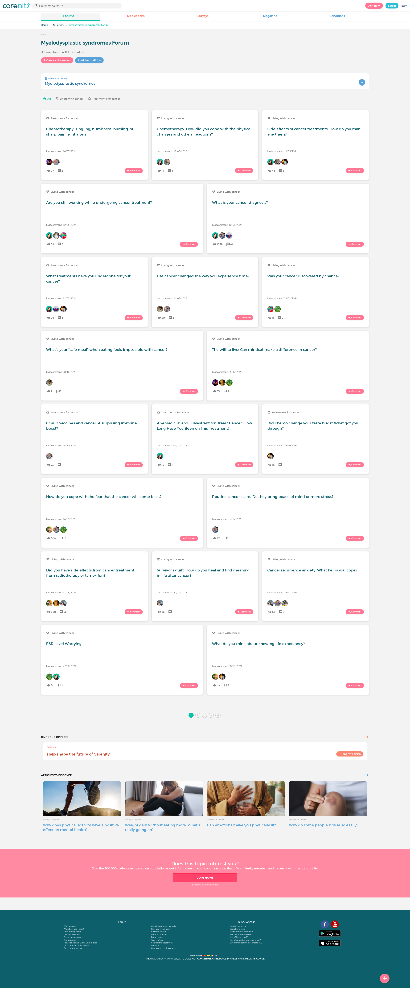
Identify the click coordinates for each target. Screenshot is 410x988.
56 (65, 611)
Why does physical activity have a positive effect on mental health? (81, 827)
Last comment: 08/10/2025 (172, 445)
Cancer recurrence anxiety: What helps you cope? (312, 570)
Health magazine (238, 926)
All (49, 98)
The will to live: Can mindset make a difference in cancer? (264, 349)
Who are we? (70, 926)
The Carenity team (72, 931)
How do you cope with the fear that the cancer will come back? (103, 496)
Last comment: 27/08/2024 (61, 665)
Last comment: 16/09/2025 (61, 518)
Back (45, 34)
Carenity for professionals (163, 948)
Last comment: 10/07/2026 (61, 151)
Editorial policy (158, 931)
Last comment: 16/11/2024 (282, 592)
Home (44, 25)
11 (273, 317)
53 (218, 391)
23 (52, 464)
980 (53, 611)
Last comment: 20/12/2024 (172, 592)
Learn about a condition (241, 931)
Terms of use (157, 940)
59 (52, 244)
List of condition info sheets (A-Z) (245, 940)
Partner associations (73, 937)
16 (273, 464)
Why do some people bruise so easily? (323, 825)
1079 (220, 244)
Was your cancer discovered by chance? (303, 276)
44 (232, 244)
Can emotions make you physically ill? (241, 825)
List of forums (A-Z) (239, 937)
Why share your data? (74, 929)
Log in (392, 5)
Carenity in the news (161, 929)
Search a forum (237, 929)
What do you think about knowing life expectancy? (258, 643)
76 (52, 317)
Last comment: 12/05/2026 (172, 151)
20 (163, 317)
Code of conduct (159, 934)
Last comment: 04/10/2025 (282, 445)
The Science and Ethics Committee (80, 943)
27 (52, 170)
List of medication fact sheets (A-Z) (246, 943)
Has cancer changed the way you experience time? (203, 276)
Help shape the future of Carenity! (79, 754)
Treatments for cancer (106, 98)
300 (53, 538)
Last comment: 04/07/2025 (227, 518)
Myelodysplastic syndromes (70, 83)
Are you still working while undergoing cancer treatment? (99, 202)
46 (273, 170)
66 (273, 611)
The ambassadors (72, 934)
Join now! (374, 5)
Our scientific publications (76, 945)
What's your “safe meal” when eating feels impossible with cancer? (106, 349)
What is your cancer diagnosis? (240, 202)
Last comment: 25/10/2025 (227, 371)
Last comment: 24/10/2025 (61, 445)
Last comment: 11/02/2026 (172, 298)
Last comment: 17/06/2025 (61, 592)
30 (52, 685)
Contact (155, 945)
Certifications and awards (163, 926)
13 (163, 170)
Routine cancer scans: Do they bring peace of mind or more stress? (272, 496)
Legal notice (157, 937)
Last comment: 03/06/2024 (227, 665)
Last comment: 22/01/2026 (282, 298)
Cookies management (161, 943)
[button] (70, 17)
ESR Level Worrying (64, 643)
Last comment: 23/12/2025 (61, 371)
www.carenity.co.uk (161, 959)
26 (163, 611)
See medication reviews (241, 934)
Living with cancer (71, 98)
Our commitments (73, 948)
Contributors (70, 940)
